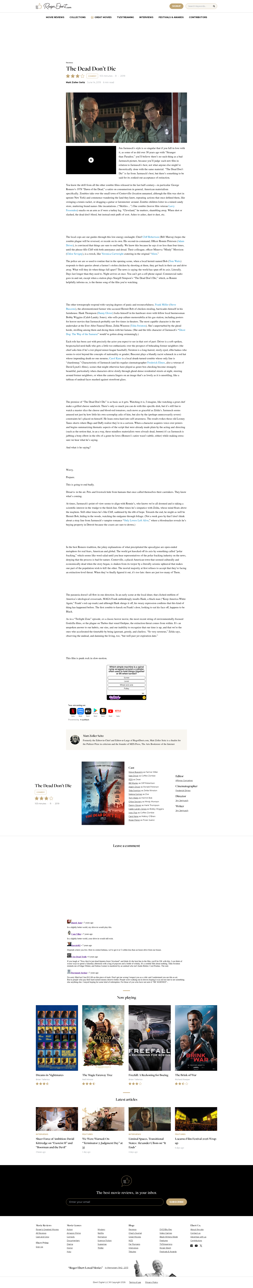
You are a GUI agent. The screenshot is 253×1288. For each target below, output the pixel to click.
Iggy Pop (133, 813)
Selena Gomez (135, 794)
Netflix (101, 1233)
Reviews (69, 63)
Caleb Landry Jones (138, 809)
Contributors (198, 17)
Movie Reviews (55, 17)
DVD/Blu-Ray (166, 1229)
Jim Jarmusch (182, 800)
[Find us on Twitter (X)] (201, 1246)
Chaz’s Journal (135, 1233)
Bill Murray (133, 783)
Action (70, 1229)
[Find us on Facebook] (191, 1246)
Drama (70, 1244)
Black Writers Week (169, 1237)
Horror (70, 1248)
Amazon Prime (74, 1233)
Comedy (92, 76)
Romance (102, 1237)
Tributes (132, 1251)
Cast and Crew (42, 1237)
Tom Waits (175, 261)
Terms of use (135, 1282)
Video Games (166, 1233)
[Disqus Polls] (126, 885)
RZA (131, 779)
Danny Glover (105, 313)
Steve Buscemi (136, 772)
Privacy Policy (151, 1282)
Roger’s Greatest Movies (47, 1229)
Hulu (69, 1251)
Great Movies (103, 17)
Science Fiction (105, 1240)
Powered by (73, 719)
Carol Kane (115, 358)
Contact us (195, 1233)
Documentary (73, 1240)
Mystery (101, 1229)
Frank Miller (162, 304)
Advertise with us (198, 1237)
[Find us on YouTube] (196, 1246)
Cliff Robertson (151, 237)
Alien (154, 253)
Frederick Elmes (156, 362)
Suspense (102, 1244)
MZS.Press (135, 744)
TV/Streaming (125, 17)
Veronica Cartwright (112, 253)
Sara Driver (133, 776)
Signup (176, 6)
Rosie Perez (134, 820)
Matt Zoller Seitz (75, 82)
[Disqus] (126, 951)
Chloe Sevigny (74, 253)
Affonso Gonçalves (184, 780)
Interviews (146, 17)
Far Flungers (134, 1244)
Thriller (101, 1248)
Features (164, 1240)
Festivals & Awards (171, 17)
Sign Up (39, 1247)
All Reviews (41, 1233)
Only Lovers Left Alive (136, 520)
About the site (197, 1229)
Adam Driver (134, 787)
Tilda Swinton (138, 325)
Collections (78, 17)
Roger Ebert (165, 1248)
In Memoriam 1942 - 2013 (116, 1268)
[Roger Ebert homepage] (53, 6)
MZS (131, 1240)
